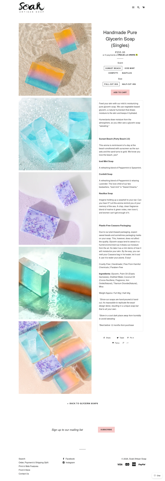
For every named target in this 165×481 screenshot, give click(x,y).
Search (22, 458)
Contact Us (24, 473)
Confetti (113, 73)
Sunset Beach (113, 68)
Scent (120, 62)
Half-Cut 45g (129, 84)
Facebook (70, 458)
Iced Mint (130, 68)
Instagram (70, 462)
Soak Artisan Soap (137, 458)
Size (120, 78)
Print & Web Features (28, 466)
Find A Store (24, 469)
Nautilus (127, 73)
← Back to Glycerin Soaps (82, 403)
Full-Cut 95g (111, 84)
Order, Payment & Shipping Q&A (33, 462)
